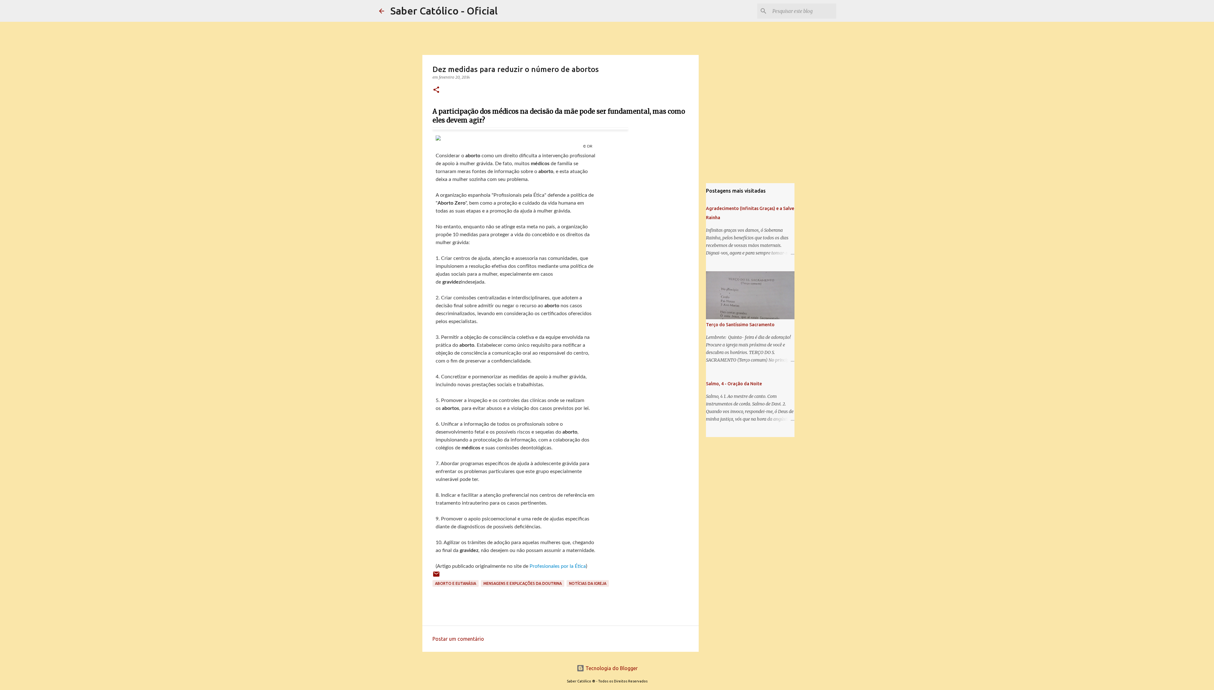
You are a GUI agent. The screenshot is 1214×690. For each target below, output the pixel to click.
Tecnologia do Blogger (611, 668)
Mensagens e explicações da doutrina (522, 583)
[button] (436, 90)
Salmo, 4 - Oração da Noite (734, 383)
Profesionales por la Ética (558, 566)
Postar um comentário (458, 639)
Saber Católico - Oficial (444, 10)
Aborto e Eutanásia (455, 583)
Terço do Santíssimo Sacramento (740, 324)
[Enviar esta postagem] (436, 576)
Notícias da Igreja (587, 583)
